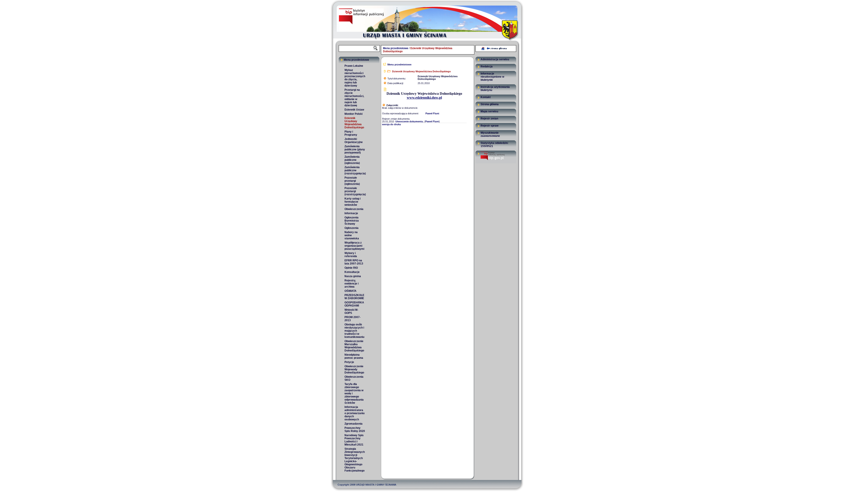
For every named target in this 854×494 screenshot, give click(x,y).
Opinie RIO (351, 267)
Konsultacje (352, 272)
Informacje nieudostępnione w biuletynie (492, 76)
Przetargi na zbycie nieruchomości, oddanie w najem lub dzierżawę (354, 97)
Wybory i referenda (350, 255)
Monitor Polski (353, 113)
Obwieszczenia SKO (353, 378)
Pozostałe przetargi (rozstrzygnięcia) (354, 191)
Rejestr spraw (489, 125)
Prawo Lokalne (353, 65)
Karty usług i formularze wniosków (352, 201)
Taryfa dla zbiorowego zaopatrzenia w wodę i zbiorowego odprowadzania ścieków (354, 393)
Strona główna (490, 104)
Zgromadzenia (353, 423)
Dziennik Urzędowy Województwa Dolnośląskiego (354, 123)
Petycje (349, 362)
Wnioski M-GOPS (351, 311)
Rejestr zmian (489, 118)
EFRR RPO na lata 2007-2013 (353, 262)
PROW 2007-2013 (352, 319)
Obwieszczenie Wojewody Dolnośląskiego (354, 369)
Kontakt (486, 97)
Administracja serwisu (495, 59)
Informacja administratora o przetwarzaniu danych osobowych (354, 413)
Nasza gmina (352, 276)
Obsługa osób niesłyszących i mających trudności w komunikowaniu (354, 331)
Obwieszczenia (353, 209)
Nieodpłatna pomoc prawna (353, 356)
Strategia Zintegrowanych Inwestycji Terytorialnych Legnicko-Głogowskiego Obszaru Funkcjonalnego (354, 459)
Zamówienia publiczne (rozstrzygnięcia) (354, 170)
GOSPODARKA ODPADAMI (354, 304)
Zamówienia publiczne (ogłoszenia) (352, 160)
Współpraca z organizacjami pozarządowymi (354, 245)
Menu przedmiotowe (395, 48)
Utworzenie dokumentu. (409, 121)
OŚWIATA (350, 290)
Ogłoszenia (351, 228)
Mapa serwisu (489, 111)
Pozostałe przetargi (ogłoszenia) (352, 181)
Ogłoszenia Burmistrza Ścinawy (351, 220)
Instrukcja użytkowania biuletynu (495, 88)
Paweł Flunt (432, 113)
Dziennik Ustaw (354, 109)
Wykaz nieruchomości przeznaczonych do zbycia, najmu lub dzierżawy (354, 78)
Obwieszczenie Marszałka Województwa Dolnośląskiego (354, 346)
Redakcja (487, 66)
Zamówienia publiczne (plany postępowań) (354, 149)
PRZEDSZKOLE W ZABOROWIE (354, 297)
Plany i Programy (350, 133)
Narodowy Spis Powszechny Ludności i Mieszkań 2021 (354, 440)
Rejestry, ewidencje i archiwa (351, 283)
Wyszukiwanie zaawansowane (490, 134)
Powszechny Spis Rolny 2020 (354, 429)
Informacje (351, 213)
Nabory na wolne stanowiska (351, 235)
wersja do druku (391, 124)
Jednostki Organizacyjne (353, 140)
